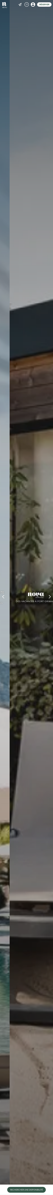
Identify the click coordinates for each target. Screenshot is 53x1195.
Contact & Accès (19, 4)
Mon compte (33, 4)
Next (50, 597)
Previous (3, 597)
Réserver (44, 4)
